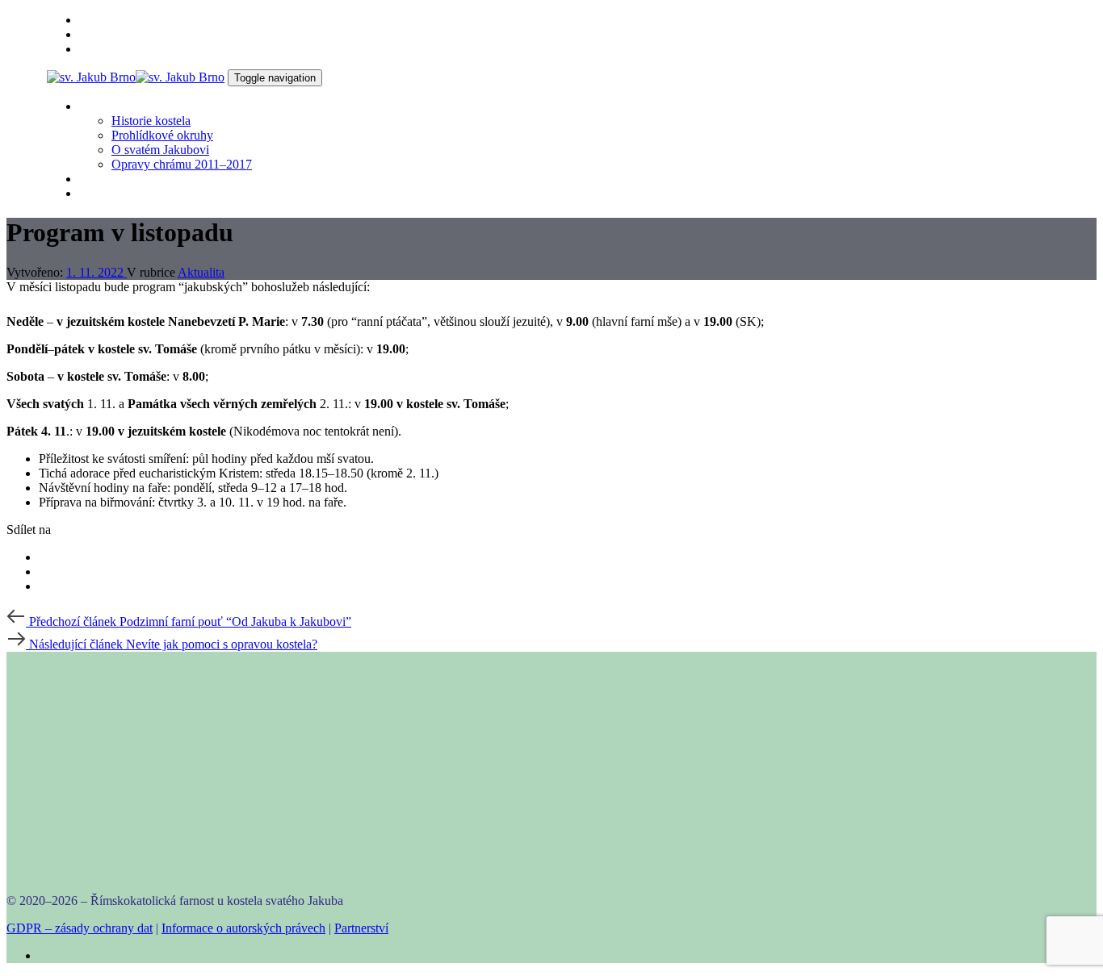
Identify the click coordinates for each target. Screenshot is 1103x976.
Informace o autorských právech (243, 928)
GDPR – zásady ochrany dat (79, 928)
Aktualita (201, 272)
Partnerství (361, 928)
